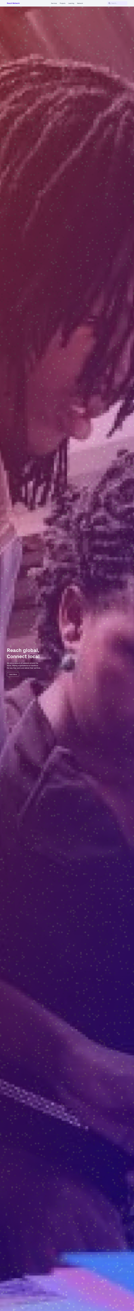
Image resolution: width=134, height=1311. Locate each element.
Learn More (13, 674)
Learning (71, 3)
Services (54, 3)
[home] (19, 3)
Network (80, 3)
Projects (62, 3)
